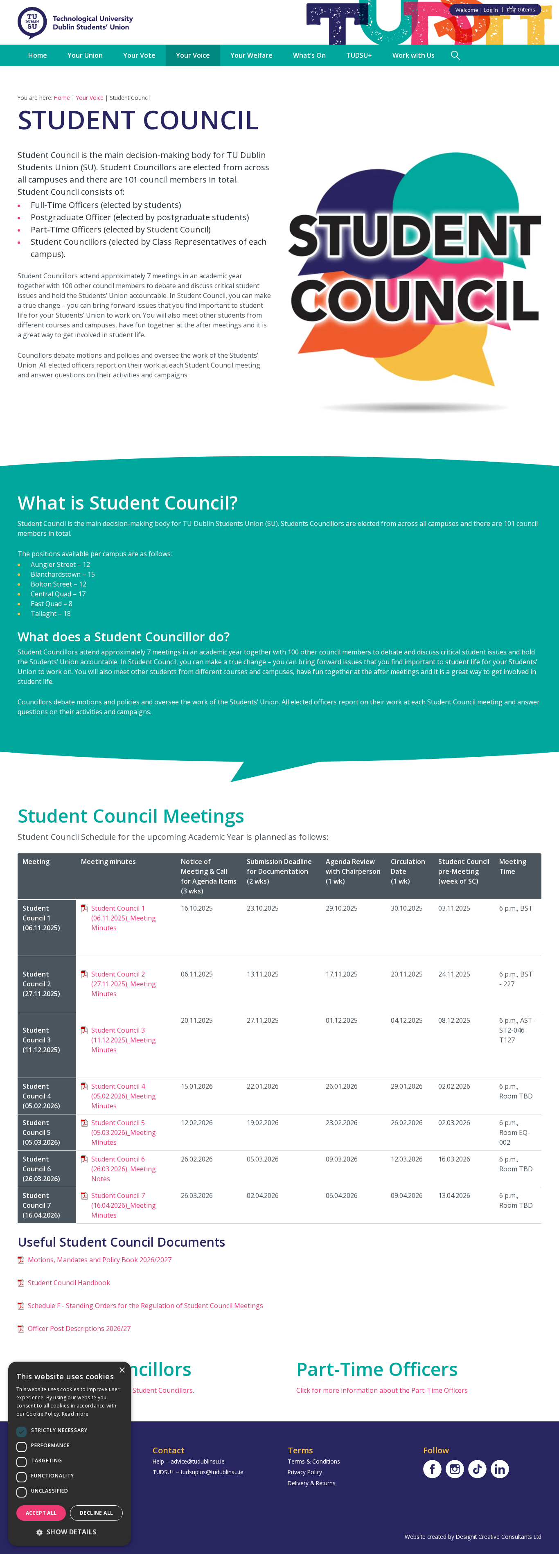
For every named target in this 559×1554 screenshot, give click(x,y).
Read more (75, 1413)
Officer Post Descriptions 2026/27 (79, 1328)
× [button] (122, 1370)
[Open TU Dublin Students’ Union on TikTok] (477, 1469)
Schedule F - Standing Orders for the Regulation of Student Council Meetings (145, 1305)
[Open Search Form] (455, 55)
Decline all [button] (96, 1512)
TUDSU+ (359, 55)
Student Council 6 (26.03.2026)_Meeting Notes (123, 1169)
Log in (491, 10)
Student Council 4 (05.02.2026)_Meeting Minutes (123, 1096)
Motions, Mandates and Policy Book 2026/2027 (99, 1259)
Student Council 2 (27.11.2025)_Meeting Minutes (123, 984)
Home (37, 55)
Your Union (85, 55)
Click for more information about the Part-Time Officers (382, 1390)
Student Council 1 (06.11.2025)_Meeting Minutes (123, 918)
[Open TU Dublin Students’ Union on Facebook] (432, 1469)
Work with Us (413, 55)
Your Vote (139, 55)
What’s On (309, 55)
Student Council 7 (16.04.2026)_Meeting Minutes (123, 1205)
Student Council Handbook (69, 1282)
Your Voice (193, 55)
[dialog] (69, 1454)
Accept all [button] (41, 1512)
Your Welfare (251, 55)
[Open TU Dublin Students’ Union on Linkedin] (500, 1469)
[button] (69, 1532)
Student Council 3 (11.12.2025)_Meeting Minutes (123, 1040)
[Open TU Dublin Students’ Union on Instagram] (455, 1469)
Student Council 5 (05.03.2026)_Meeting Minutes (123, 1132)
